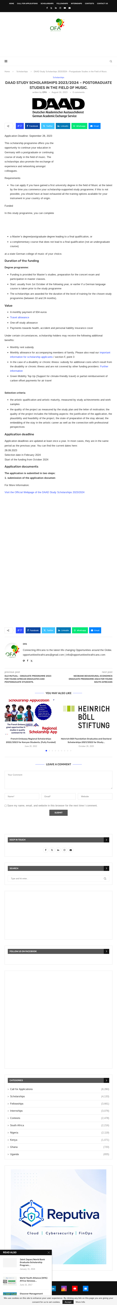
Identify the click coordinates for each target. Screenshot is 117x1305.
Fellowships (62, 4)
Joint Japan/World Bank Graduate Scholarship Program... (32, 1262)
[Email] (70, 8)
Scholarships (47, 4)
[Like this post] (21, 126)
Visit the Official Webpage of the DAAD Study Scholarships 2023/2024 (44, 492)
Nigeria (59, 1132)
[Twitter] (51, 8)
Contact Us (102, 4)
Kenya (59, 1139)
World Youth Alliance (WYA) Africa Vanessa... (33, 1279)
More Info (80, 1302)
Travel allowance (19, 317)
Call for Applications (27, 4)
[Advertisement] (58, 43)
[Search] (110, 61)
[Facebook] (47, 8)
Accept (68, 1302)
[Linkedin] (56, 8)
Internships (76, 4)
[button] (8, 725)
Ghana (59, 1147)
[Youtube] (65, 8)
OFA (44, 92)
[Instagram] (60, 8)
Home (11, 4)
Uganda (59, 1154)
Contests (89, 4)
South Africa (59, 1125)
